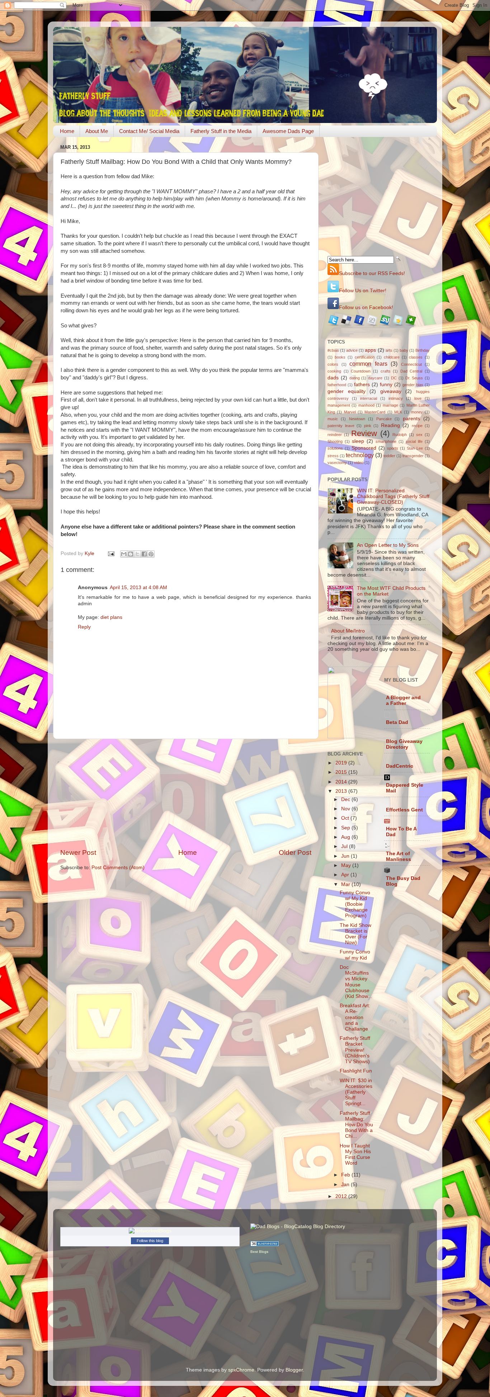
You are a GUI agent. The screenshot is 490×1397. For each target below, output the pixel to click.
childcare (392, 357)
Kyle (90, 553)
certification (364, 357)
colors (333, 364)
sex (419, 434)
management (339, 405)
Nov (346, 808)
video (358, 462)
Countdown (361, 371)
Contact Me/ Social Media (149, 131)
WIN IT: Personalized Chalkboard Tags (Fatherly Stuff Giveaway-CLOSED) (393, 496)
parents (411, 418)
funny (386, 384)
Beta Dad (397, 722)
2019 (341, 763)
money (417, 412)
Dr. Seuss (414, 378)
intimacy (395, 398)
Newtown (357, 419)
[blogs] (264, 1244)
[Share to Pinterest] (151, 554)
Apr (345, 874)
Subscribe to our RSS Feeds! (372, 273)
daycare (375, 378)
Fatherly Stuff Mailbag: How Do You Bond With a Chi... (356, 1125)
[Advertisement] (186, 793)
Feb (346, 1175)
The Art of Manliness (398, 856)
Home (67, 131)
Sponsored (364, 448)
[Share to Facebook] (144, 554)
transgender (413, 456)
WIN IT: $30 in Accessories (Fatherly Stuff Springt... (356, 1092)
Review (364, 433)
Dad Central (411, 371)
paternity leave (341, 425)
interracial (368, 398)
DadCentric (399, 766)
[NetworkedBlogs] (150, 1230)
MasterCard (374, 412)
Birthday (422, 350)
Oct (345, 818)
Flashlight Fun (356, 1071)
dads (333, 377)
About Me (96, 131)
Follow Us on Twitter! (362, 290)
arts (389, 350)
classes (416, 357)
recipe (417, 425)
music (333, 419)
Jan (346, 1184)
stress (333, 456)
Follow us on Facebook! (366, 307)
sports (392, 448)
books (340, 357)
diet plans (111, 617)
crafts (386, 371)
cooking (334, 371)
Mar (346, 884)
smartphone (386, 441)
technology (360, 455)
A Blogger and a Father (403, 700)
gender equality (347, 391)
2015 (341, 772)
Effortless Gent (404, 810)
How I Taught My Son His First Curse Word (355, 1154)
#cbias (333, 350)
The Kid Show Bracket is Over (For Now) (355, 934)
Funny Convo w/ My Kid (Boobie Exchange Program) (355, 904)
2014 (341, 782)
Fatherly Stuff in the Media (220, 131)
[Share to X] (137, 554)
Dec (346, 799)
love (417, 398)
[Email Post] (110, 553)
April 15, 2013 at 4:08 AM (138, 587)
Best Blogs (259, 1252)
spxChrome (241, 1370)
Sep (346, 827)
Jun (346, 856)
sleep (358, 441)
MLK (398, 412)
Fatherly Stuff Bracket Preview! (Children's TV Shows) (355, 1050)
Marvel (350, 412)
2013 (341, 791)
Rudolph (399, 434)
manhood (366, 405)
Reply (84, 627)
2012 (341, 1196)
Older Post (295, 852)
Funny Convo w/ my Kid (355, 954)
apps (370, 350)
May (346, 865)
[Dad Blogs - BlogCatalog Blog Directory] (297, 1226)
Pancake (384, 419)
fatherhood (337, 385)
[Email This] (123, 554)
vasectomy (337, 462)
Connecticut (411, 364)
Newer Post (78, 852)
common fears (368, 363)
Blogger (294, 1370)
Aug (346, 837)
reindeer (335, 434)
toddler (389, 456)
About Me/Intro (348, 631)
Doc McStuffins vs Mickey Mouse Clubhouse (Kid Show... (356, 982)
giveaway (390, 391)
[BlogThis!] (130, 554)
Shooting (335, 441)
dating (354, 378)
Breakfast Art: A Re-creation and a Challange (355, 1017)
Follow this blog (150, 1241)
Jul (345, 846)
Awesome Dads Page (288, 131)
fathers (362, 384)
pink (367, 425)
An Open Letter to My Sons (388, 545)
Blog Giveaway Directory (404, 744)
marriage (390, 405)
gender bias (412, 385)
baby (404, 350)
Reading (390, 425)
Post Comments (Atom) (118, 867)
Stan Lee (415, 448)
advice (352, 350)
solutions (335, 448)
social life (414, 441)
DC (394, 378)
